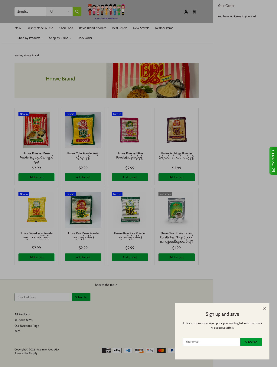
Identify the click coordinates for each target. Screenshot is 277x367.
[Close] (264, 308)
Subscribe (251, 342)
